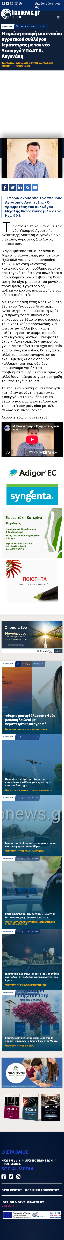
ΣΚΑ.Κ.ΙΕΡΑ (29, 1046)
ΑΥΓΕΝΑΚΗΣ (22, 63)
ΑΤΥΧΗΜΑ (29, 851)
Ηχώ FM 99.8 (11, 1160)
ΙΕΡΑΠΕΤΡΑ (7, 26)
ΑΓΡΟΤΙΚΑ (9, 63)
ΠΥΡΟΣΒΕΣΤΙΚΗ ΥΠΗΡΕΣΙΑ (42, 790)
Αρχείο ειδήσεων (39, 1160)
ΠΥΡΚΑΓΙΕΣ (25, 790)
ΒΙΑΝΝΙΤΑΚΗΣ (23, 66)
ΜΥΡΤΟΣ (20, 851)
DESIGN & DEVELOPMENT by (23, 1204)
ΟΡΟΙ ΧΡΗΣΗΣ (12, 1190)
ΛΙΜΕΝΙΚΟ (21, 985)
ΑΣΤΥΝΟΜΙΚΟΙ (33, 922)
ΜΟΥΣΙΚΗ (31, 729)
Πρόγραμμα (11, 1164)
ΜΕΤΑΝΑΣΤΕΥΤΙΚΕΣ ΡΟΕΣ (36, 985)
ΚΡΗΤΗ (10, 790)
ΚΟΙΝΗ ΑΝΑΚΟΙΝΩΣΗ (19, 924)
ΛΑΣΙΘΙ (17, 790)
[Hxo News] (20, 14)
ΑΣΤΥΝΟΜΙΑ (39, 851)
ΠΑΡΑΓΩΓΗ (21, 729)
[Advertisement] (32, 104)
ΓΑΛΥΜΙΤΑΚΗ (41, 729)
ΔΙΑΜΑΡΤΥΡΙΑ (20, 922)
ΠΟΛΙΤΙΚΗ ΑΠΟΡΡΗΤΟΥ (42, 1190)
